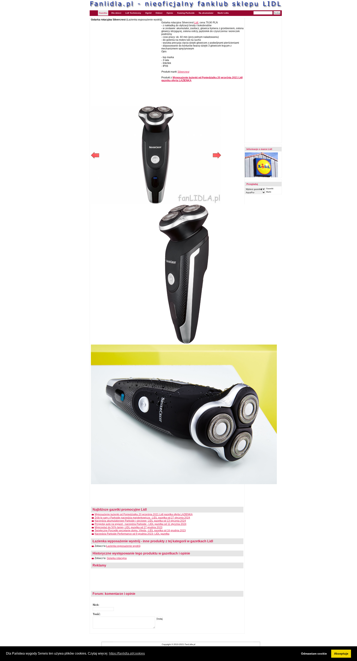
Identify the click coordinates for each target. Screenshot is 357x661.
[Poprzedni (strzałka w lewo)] (123, 155)
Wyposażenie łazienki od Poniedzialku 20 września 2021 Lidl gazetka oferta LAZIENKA (144, 514)
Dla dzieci (116, 13)
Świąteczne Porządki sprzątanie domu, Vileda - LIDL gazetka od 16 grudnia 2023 (140, 530)
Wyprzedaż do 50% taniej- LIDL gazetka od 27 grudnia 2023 (128, 527)
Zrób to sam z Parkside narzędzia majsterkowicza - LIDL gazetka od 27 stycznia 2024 (142, 517)
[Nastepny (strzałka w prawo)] (188, 155)
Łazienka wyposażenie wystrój (123, 546)
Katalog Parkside (186, 13)
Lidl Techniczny (133, 13)
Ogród (148, 13)
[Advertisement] (125, 51)
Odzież (159, 13)
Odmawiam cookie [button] (314, 653)
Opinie (170, 13)
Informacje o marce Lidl (259, 149)
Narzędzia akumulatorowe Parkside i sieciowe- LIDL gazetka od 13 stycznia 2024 (140, 520)
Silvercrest (183, 71)
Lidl (196, 22)
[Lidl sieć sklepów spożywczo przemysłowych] (261, 176)
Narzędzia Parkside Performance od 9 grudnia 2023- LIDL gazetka (132, 533)
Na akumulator (206, 13)
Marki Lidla (223, 13)
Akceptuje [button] (341, 653)
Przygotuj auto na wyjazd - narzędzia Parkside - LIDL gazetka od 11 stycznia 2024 (140, 524)
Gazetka (103, 13)
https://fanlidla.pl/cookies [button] (127, 653)
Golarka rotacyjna (117, 558)
